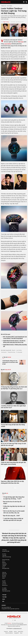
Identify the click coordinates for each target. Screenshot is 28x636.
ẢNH (3, 601)
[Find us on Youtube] (14, 620)
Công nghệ (4, 563)
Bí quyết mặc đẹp (5, 551)
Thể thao (4, 565)
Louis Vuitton (7, 43)
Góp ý (21, 632)
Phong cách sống (5, 559)
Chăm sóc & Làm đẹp (6, 556)
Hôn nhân (4, 583)
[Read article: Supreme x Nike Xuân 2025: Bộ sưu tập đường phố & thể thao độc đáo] (14, 473)
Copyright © (16, 632)
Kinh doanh (4, 589)
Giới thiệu (11, 631)
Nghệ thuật (4, 573)
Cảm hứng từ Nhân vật (6, 607)
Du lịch (3, 566)
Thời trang (9, 5)
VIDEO (3, 599)
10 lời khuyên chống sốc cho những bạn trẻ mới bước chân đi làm (10, 362)
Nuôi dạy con (4, 585)
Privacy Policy (20, 631)
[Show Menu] (23, 2)
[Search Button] (26, 2)
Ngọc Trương (6, 21)
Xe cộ (3, 561)
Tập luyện (4, 555)
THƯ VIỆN (4, 597)
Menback (9, 623)
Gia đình (4, 580)
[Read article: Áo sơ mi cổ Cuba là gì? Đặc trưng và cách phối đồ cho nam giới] (14, 435)
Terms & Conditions (9, 632)
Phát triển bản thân (6, 590)
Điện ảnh (4, 576)
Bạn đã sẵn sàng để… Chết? (11, 515)
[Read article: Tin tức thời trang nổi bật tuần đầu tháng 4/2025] (14, 416)
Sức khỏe (4, 553)
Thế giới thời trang (11, 352)
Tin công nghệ (19, 352)
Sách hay (4, 572)
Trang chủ (3, 5)
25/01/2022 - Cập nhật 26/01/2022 (17, 21)
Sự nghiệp (4, 588)
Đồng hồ (13, 350)
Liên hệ (15, 631)
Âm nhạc (4, 575)
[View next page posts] (15, 488)
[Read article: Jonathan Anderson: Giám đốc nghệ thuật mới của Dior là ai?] (14, 397)
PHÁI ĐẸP (4, 594)
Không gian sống (5, 568)
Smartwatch (4, 352)
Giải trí (3, 578)
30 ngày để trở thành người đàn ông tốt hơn (10, 608)
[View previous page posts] (13, 488)
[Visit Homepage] (6, 2)
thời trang (20, 41)
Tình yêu (4, 582)
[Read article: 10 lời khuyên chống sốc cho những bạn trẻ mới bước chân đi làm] (22, 362)
